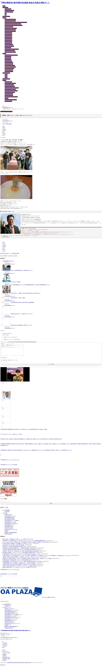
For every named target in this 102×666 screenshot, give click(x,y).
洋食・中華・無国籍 (9, 71)
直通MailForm (38, 219)
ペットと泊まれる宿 (9, 26)
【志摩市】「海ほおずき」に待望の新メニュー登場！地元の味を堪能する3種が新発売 (21, 551)
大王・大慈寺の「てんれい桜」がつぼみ (8, 255)
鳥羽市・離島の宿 (8, 34)
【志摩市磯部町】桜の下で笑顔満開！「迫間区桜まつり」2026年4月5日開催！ (19, 562)
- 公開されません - (7, 345)
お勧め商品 (7, 511)
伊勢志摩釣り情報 (6, 78)
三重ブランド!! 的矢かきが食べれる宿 (13, 23)
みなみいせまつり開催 (15, 281)
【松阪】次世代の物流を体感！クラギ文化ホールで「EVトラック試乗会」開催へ (19, 565)
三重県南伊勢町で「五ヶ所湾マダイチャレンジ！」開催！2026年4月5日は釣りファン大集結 (22, 561)
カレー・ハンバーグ (9, 70)
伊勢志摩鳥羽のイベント (10, 92)
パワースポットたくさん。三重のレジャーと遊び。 (12, 434)
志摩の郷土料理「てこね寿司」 (11, 55)
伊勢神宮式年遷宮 (8, 101)
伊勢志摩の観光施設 (9, 11)
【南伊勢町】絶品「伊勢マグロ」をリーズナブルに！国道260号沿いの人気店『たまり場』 (22, 553)
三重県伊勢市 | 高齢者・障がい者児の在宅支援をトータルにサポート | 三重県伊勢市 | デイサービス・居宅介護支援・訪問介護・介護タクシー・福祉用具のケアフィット (36, 450)
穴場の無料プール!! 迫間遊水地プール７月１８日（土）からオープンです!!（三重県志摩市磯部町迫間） (24, 540)
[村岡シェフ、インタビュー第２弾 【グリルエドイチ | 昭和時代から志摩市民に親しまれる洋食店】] (7, 398)
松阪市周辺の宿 (8, 47)
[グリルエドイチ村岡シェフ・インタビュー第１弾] (7, 407)
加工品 (6, 75)
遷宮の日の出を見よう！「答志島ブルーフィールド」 (22, 313)
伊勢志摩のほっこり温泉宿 (10, 29)
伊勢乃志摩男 (9, 123)
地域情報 (6, 98)
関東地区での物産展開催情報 (11, 99)
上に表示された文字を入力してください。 (10, 360)
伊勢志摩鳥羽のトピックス (10, 83)
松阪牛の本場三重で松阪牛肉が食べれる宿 (13, 25)
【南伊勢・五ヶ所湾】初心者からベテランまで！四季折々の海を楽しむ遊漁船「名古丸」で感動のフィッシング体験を (27, 558)
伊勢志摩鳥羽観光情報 (9, 84)
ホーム (4, 6)
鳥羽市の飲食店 (8, 58)
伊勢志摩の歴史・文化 (9, 10)
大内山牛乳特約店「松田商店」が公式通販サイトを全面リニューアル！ (17, 543)
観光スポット (5, 7)
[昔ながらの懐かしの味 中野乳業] (7, 415)
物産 (6, 13)
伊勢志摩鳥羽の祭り (9, 93)
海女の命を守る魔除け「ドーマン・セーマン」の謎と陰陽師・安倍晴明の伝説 (19, 552)
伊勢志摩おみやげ (6, 73)
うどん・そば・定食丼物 (10, 65)
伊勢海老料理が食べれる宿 (10, 20)
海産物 (6, 74)
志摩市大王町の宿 (8, 41)
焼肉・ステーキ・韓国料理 (10, 67)
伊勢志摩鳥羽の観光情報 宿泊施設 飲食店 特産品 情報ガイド (20, 662)
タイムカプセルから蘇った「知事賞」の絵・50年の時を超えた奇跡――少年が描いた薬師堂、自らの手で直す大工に (27, 542)
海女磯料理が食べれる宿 (10, 50)
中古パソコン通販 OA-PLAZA (48, 597)
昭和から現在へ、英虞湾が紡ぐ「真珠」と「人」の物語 (14, 539)
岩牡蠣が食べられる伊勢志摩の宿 (12, 49)
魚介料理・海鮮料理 (9, 62)
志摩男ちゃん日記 (8, 81)
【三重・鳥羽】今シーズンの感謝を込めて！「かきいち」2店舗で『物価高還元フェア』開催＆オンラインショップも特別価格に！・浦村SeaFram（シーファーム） (37, 555)
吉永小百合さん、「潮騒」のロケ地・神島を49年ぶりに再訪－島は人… (26, 293)
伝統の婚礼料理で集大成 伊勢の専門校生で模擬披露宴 (22, 302)
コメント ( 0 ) (6, 334)
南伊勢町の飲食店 (8, 61)
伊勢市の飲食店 (8, 56)
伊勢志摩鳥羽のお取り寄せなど (11, 90)
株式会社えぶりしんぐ (26, 214)
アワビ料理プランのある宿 (10, 52)
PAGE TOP (2, 664)
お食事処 (4, 53)
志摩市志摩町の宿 (8, 43)
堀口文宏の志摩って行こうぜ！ (11, 96)
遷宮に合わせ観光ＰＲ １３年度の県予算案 (9, 253)
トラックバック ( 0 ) (7, 333)
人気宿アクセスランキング (10, 19)
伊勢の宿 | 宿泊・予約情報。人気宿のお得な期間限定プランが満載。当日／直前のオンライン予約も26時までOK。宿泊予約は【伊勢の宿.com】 (31, 438)
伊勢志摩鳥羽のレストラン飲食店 (12, 87)
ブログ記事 (36, 284)
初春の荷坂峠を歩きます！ (8, 260)
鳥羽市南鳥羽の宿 (8, 35)
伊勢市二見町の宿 (8, 32)
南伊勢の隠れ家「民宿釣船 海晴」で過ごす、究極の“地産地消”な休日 (17, 559)
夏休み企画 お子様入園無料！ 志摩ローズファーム (21, 325)
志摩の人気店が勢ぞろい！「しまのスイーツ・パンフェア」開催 (16, 567)
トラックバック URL (4, 341)
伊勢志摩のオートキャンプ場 (11, 28)
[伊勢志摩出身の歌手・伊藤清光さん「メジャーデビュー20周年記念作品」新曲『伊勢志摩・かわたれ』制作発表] (15, 381)
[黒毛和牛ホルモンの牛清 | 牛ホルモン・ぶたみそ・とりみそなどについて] (7, 390)
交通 (6, 14)
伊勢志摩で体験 (8, 9)
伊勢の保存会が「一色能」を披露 (18, 297)
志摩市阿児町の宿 (8, 38)
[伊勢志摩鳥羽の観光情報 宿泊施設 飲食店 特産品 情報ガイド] (25, 3)
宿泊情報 (4, 17)
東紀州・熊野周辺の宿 (9, 46)
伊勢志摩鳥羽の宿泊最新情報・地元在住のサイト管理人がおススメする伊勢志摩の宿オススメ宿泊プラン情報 (24, 429)
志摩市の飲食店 (8, 59)
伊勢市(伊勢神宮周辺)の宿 (10, 31)
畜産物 (6, 77)
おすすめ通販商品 (6, 510)
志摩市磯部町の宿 (8, 37)
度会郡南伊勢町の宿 (9, 44)
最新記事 (4, 80)
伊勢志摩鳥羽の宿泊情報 (10, 86)
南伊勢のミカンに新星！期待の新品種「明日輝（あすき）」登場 (16, 546)
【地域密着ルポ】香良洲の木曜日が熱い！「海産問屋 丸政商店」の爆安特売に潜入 (20, 548)
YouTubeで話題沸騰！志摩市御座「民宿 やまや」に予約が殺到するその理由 (19, 549)
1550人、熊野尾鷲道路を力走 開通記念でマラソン (22, 270)
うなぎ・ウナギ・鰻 (9, 64)
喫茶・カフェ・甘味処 (9, 68)
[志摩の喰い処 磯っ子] (7, 426)
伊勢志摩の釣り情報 (9, 95)
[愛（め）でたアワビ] (7, 422)
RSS (3, 647)
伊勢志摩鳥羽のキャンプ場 (10, 89)
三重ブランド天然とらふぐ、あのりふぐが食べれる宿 (16, 22)
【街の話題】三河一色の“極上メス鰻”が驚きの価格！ (14, 545)
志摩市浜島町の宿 (8, 40)
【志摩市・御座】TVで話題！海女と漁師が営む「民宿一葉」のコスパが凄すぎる (19, 564)
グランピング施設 (6, 16)
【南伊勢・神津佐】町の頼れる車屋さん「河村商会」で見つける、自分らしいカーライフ (21, 556)
